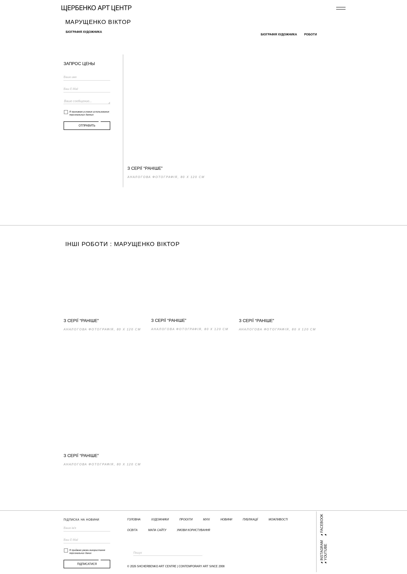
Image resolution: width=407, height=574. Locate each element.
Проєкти (185, 519)
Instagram (321, 550)
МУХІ (206, 519)
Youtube (325, 552)
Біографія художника (84, 31)
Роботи (310, 34)
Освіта (132, 530)
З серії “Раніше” (81, 320)
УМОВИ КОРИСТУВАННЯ (193, 530)
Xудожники (160, 519)
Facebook (321, 523)
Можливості (278, 519)
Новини (226, 519)
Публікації (250, 519)
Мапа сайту (157, 530)
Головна (134, 519)
